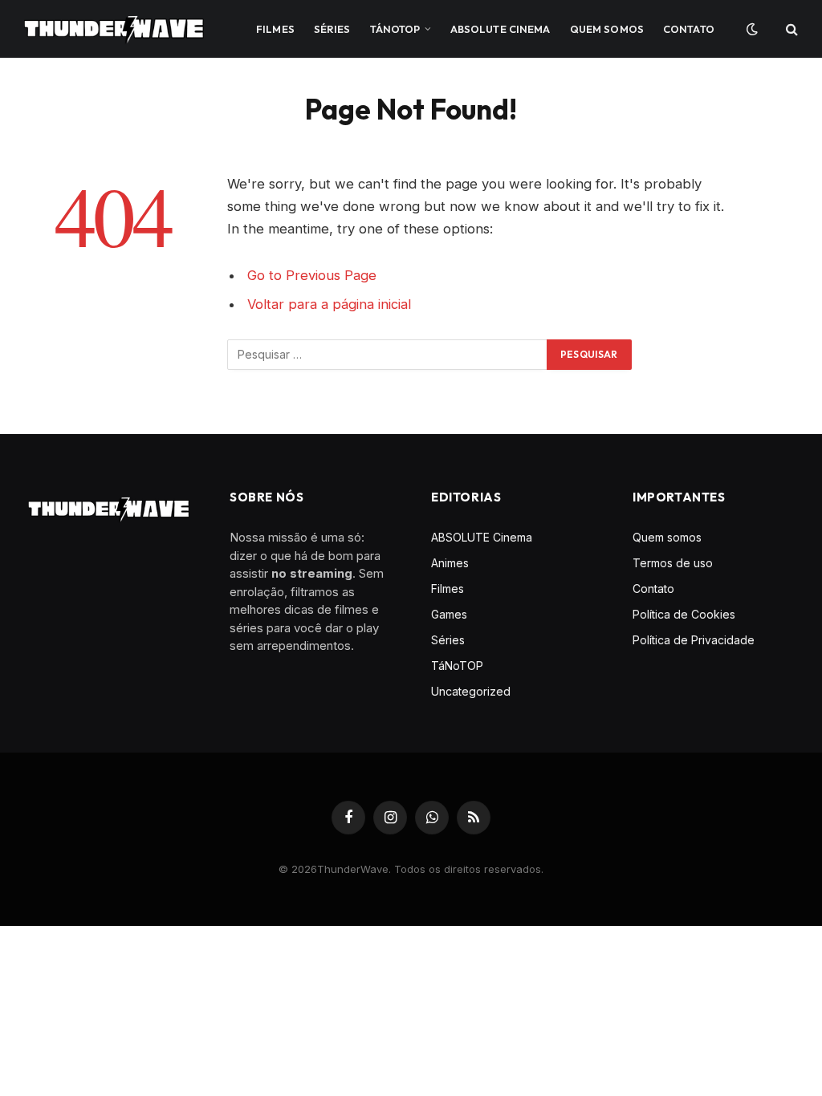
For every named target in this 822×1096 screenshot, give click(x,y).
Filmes (275, 28)
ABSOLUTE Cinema (500, 28)
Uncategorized (471, 691)
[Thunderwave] (114, 29)
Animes (450, 563)
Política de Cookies (684, 614)
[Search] (790, 29)
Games (449, 614)
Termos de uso (673, 563)
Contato (688, 28)
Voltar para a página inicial (329, 304)
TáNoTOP (395, 28)
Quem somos (607, 28)
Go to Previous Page (311, 275)
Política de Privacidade (694, 640)
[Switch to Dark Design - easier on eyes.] (751, 28)
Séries (332, 28)
